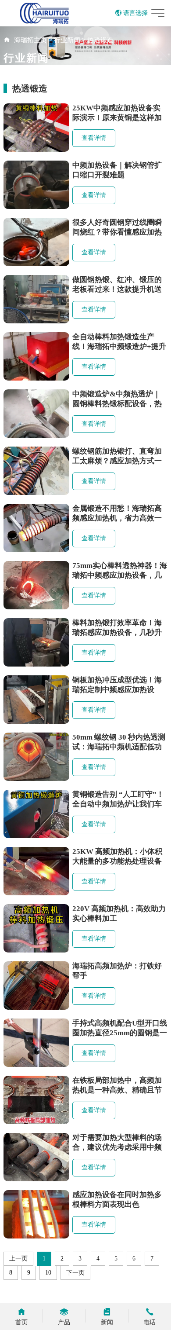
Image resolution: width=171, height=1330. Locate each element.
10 (48, 1272)
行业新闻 (67, 40)
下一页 (75, 1272)
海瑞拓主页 (30, 40)
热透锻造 (100, 40)
